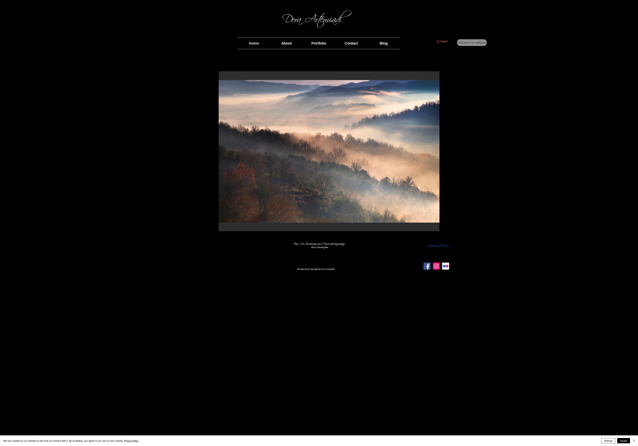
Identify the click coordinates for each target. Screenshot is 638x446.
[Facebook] (427, 266)
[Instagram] (436, 266)
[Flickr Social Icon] (445, 266)
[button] (472, 42)
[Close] (634, 440)
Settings (608, 440)
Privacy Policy (131, 440)
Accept (623, 440)
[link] (442, 41)
